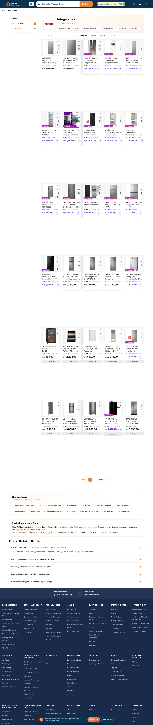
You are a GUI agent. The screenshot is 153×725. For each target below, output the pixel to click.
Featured (112, 36)
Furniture (72, 511)
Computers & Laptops (53, 613)
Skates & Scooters (117, 624)
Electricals (27, 676)
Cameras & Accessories (54, 632)
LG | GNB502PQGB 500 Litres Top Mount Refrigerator (113, 276)
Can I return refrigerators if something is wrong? (31, 582)
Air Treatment (7, 620)
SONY (134, 721)
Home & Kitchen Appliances (25, 505)
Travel (69, 687)
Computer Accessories (53, 617)
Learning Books (116, 671)
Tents (91, 613)
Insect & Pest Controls (140, 627)
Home (4, 10)
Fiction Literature (117, 664)
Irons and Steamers (9, 630)
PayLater (19, 530)
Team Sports (115, 628)
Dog (47, 660)
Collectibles (28, 632)
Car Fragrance (7, 671)
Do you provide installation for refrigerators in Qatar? (33, 559)
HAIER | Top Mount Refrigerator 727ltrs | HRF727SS (112, 204)
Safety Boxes (71, 683)
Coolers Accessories (96, 631)
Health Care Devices (31, 712)
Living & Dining (124, 511)
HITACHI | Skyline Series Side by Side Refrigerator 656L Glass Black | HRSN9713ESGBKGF (112, 423)
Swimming (114, 609)
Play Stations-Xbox (73, 631)
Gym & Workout (116, 617)
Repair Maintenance (9, 687)
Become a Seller (116, 710)
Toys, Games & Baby (103, 505)
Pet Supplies (108, 511)
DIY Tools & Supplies (31, 672)
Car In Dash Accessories (10, 679)
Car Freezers (6, 675)
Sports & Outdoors (123, 505)
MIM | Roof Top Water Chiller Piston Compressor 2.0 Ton (71, 132)
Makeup (135, 662)
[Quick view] (58, 45)
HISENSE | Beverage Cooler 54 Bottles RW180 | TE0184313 (70, 349)
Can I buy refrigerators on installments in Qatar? (31, 567)
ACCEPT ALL (93, 719)
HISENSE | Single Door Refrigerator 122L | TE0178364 (71, 60)
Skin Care (135, 666)
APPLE (134, 710)
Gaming (87, 505)
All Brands (92, 710)
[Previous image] (43, 47)
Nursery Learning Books (119, 679)
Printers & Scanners (52, 621)
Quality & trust (17, 23)
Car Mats (5, 683)
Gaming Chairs (72, 609)
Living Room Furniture (53, 714)
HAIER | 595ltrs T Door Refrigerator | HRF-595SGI (134, 204)
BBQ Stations (93, 609)
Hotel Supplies (7, 719)
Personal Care (29, 719)
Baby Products (29, 628)
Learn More (55, 720)
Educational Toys (30, 621)
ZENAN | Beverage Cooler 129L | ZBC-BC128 (49, 349)
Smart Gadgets (51, 609)
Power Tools (28, 694)
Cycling (113, 613)
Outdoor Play (28, 624)
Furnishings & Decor (74, 660)
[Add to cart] (57, 53)
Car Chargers (6, 664)
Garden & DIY (20, 511)
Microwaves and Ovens (10, 634)
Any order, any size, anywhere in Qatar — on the (111, 4)
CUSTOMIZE (107, 719)
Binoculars (92, 641)
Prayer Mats (71, 679)
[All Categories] (31, 4)
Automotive (35, 511)
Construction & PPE (31, 668)
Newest (93, 36)
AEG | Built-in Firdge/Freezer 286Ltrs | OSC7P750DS (113, 132)
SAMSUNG (136, 714)
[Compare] (58, 48)
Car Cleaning (6, 668)
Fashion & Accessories (89, 511)
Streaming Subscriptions (97, 664)
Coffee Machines (8, 609)
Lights (69, 675)
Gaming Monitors (73, 621)
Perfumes (27, 715)
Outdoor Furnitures (139, 631)
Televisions (49, 628)
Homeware (71, 664)
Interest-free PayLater (90, 28)
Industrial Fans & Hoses (32, 680)
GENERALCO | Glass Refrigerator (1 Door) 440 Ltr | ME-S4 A (112, 349)
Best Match (83, 36)
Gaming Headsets (73, 613)
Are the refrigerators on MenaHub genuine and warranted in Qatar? (39, 547)
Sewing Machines (8, 644)
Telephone (49, 624)
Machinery (27, 684)
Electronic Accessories (53, 636)
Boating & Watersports (118, 621)
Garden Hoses (137, 613)
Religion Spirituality (117, 675)
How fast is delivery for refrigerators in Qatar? (30, 574)
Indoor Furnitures (73, 668)
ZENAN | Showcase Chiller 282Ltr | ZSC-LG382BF (49, 132)
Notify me (52, 361)
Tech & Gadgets (72, 505)
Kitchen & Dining (73, 671)
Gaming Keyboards (73, 617)
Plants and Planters (139, 609)
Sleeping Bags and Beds (97, 623)
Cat (47, 664)
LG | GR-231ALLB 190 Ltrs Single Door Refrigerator (50, 421)
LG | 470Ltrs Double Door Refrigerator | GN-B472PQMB (91, 276)
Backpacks (6, 723)
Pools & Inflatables (30, 609)
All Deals (70, 710)
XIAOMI (134, 717)
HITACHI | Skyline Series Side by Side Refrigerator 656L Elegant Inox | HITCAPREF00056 (133, 423)
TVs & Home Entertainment (51, 505)
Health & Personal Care (54, 511)
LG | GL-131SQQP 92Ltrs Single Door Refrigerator (90, 349)
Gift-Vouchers (94, 660)
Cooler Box (93, 627)
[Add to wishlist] (58, 41)
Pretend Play (28, 613)
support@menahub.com (91, 595)
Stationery (5, 715)
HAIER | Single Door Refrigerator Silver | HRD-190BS (49, 204)
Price (101, 36)
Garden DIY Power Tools (140, 623)
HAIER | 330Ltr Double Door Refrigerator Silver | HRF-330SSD (134, 60)
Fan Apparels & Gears (118, 632)
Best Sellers (71, 714)
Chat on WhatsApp (63, 595)
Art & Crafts (6, 712)
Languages (114, 668)
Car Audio (5, 660)
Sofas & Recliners (52, 710)
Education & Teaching (118, 660)
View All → (5, 648)
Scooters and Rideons (31, 617)
